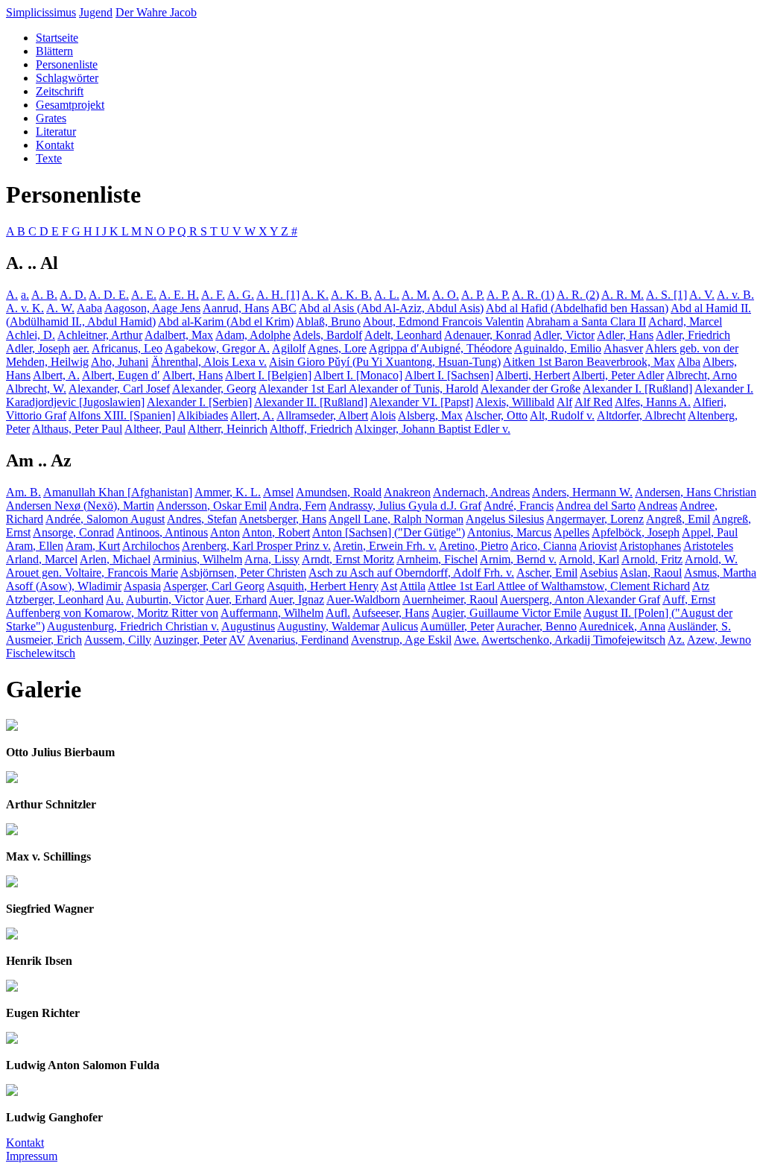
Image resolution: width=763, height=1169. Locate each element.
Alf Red (593, 402)
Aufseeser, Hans (390, 612)
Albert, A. (56, 375)
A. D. (73, 294)
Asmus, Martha (720, 572)
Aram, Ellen (34, 545)
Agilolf (288, 348)
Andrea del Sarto (596, 505)
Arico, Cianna (543, 545)
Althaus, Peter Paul (77, 428)
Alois (383, 415)
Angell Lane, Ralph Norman (396, 519)
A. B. (44, 294)
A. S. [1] (666, 294)
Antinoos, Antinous (162, 532)
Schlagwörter (67, 78)
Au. (115, 599)
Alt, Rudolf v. (562, 415)
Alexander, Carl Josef (119, 388)
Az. (676, 639)
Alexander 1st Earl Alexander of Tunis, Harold (368, 388)
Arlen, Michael (115, 559)
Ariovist (598, 545)
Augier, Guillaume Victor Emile (506, 612)
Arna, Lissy (272, 559)
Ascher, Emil (546, 572)
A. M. (416, 294)
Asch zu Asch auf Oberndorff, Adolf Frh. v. (411, 572)
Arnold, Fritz (652, 559)
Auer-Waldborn (363, 599)
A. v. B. (735, 294)
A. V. (702, 294)
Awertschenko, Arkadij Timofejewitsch (573, 639)
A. (12, 294)
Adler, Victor (564, 335)
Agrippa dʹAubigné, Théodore (440, 348)
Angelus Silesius (505, 519)
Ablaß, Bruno (328, 321)
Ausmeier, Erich (44, 639)
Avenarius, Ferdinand (298, 639)
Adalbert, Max (179, 335)
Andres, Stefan (202, 519)
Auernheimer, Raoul (450, 599)
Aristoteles (708, 545)
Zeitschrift (59, 91)
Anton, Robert (276, 532)
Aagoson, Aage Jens (152, 308)
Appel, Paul (710, 532)
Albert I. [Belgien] (268, 375)
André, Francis (519, 505)
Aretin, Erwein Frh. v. (385, 545)
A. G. (240, 294)
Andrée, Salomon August (105, 519)
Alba (688, 361)
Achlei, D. (30, 335)
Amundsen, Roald (339, 492)
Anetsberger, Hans (282, 519)
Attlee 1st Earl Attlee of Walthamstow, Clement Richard (559, 586)
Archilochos (151, 545)
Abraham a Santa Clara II (586, 321)
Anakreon (407, 492)
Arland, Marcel (41, 559)
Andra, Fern (297, 505)
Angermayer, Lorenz (595, 519)
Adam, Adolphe (253, 335)
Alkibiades (202, 415)
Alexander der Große (530, 388)
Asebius (599, 572)
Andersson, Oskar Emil (211, 505)
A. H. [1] (278, 294)
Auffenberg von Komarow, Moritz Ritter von (112, 612)
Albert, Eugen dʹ (121, 375)
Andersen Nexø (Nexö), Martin (80, 505)
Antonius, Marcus (509, 532)
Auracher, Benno (536, 626)
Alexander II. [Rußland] (310, 402)
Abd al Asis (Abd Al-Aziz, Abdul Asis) (391, 308)
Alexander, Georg (214, 388)
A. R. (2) (578, 294)
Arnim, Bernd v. (518, 559)
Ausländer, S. (699, 626)
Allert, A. (252, 415)
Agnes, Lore (337, 348)
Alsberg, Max (430, 415)
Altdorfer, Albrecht (641, 415)
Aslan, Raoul (651, 572)
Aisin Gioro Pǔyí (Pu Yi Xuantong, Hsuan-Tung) (385, 361)
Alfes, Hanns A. (653, 402)
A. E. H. (179, 294)
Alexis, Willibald (514, 402)
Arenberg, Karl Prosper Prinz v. (256, 545)
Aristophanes (650, 545)
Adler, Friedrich (693, 335)
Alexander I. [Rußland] (637, 388)
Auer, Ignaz (296, 599)
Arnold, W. (711, 559)
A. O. (445, 294)
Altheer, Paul (155, 428)
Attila (412, 586)
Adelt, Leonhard (403, 335)
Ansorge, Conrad (73, 532)
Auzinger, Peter (190, 639)
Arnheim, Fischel (437, 559)
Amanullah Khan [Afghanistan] (117, 492)
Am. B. (23, 492)
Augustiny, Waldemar (328, 626)
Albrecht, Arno (701, 375)
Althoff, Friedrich (311, 428)
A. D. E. (109, 294)
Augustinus (248, 626)
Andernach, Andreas (481, 492)
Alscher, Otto (496, 415)
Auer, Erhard (236, 599)
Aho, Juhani (119, 361)
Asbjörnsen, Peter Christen (243, 572)
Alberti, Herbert (533, 375)
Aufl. (338, 612)
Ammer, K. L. (227, 492)
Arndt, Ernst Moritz (348, 559)
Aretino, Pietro (473, 545)
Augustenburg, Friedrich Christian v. (133, 626)
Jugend (96, 12)
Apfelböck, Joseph (636, 532)
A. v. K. (25, 308)
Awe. (466, 639)
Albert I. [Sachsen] (449, 375)
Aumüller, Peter (457, 626)
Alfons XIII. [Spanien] (122, 415)
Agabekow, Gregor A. (217, 348)
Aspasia (142, 586)
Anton (225, 532)
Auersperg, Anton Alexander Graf (580, 599)
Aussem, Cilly (117, 639)
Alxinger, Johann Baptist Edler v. (432, 428)
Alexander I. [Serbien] (199, 402)
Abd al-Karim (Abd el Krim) (226, 321)
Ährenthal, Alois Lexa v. (209, 361)
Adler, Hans (625, 335)
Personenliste (67, 64)
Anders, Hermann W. (582, 492)
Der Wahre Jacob (156, 12)
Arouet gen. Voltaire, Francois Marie (92, 572)
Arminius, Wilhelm (197, 559)
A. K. (315, 294)
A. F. (213, 294)
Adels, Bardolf (327, 335)
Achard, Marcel (685, 321)
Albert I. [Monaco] (358, 375)
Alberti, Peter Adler (618, 375)
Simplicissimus (41, 12)
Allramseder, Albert (322, 415)
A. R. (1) (533, 294)
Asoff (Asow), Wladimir (63, 586)
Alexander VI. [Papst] (421, 402)
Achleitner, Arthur (99, 335)
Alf (564, 402)
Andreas (657, 505)
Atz (700, 586)
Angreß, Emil (678, 519)
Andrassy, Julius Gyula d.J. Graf (405, 505)
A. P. (472, 294)
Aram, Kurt (93, 545)
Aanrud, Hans (236, 308)
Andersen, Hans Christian (695, 492)
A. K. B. (351, 294)
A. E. (143, 294)
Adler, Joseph (38, 348)
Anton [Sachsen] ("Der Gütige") (388, 532)
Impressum (31, 1156)
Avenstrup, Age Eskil (401, 639)
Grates (51, 118)
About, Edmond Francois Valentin (443, 321)
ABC (284, 308)
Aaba (89, 308)
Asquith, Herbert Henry (323, 586)
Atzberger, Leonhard (55, 599)
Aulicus (400, 626)
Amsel (278, 492)
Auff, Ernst (688, 599)
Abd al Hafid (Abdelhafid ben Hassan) (577, 308)
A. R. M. (622, 294)
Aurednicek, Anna (622, 626)
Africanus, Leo (127, 348)
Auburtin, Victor (164, 599)
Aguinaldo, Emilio (557, 348)
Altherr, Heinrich (227, 428)
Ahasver (623, 348)
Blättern (54, 51)
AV (237, 639)
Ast (389, 586)
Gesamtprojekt (70, 104)
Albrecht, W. (36, 388)
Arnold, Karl (589, 559)
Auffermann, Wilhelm (272, 612)
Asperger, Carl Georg (214, 586)
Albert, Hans (192, 375)
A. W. (60, 308)
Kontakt (55, 145)
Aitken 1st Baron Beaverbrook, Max (589, 361)
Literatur (56, 131)
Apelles (571, 532)
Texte (49, 158)
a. (25, 294)
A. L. (386, 294)
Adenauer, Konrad (487, 335)
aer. (81, 348)
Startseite (57, 37)
